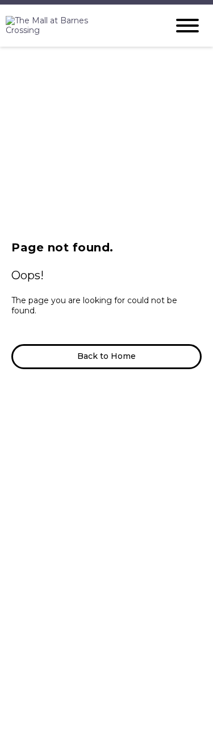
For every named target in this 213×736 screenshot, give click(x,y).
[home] (78, 26)
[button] (106, 356)
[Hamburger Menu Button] (187, 25)
